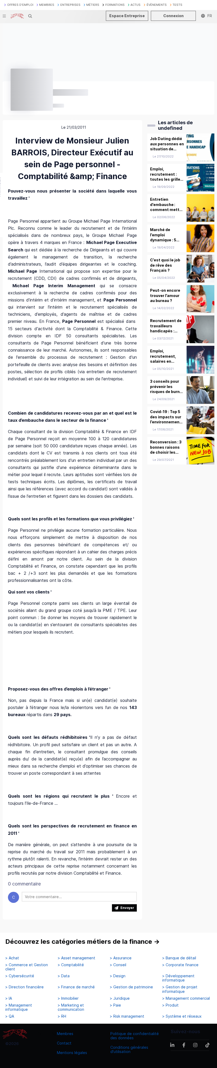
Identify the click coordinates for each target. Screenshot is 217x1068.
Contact (64, 1043)
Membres (65, 1033)
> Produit (170, 1005)
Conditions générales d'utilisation (129, 1049)
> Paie (115, 1005)
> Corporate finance (180, 965)
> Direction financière (24, 987)
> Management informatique (18, 1007)
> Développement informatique (178, 978)
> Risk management (127, 1016)
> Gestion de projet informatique (179, 989)
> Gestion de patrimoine (131, 987)
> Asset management (76, 958)
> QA (9, 1016)
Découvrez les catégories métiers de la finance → (82, 941)
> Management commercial (186, 998)
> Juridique (120, 998)
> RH (62, 1016)
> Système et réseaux (182, 1016)
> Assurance (121, 958)
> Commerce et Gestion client (26, 967)
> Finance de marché (76, 987)
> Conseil (118, 965)
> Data (64, 976)
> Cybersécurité (19, 976)
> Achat (12, 958)
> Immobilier (68, 998)
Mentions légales (72, 1052)
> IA (8, 998)
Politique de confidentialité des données (134, 1035)
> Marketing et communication (71, 1007)
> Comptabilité (71, 965)
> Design (117, 976)
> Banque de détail (179, 958)
